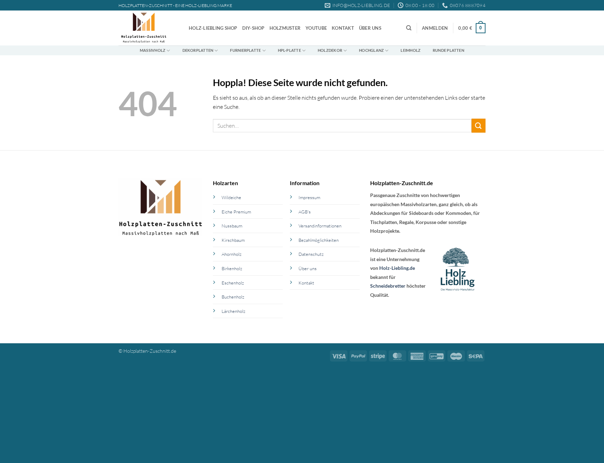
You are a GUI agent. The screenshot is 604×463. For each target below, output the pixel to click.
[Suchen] (408, 28)
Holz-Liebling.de (397, 268)
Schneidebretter (387, 286)
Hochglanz (371, 50)
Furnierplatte (245, 50)
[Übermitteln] (479, 125)
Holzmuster (285, 28)
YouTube (316, 28)
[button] (435, 28)
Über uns (370, 28)
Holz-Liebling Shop (213, 28)
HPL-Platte (289, 50)
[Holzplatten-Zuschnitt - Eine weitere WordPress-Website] (148, 27)
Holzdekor (330, 50)
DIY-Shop (253, 28)
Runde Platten (448, 50)
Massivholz (152, 50)
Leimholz (410, 50)
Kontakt (343, 28)
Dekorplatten (198, 50)
